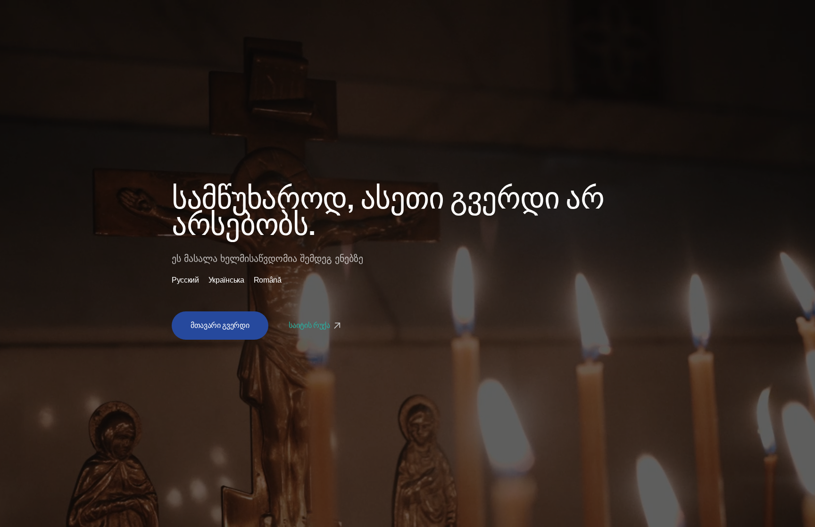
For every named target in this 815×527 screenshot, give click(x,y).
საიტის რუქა (310, 325)
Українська (226, 280)
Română (268, 280)
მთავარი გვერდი (220, 325)
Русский (185, 280)
